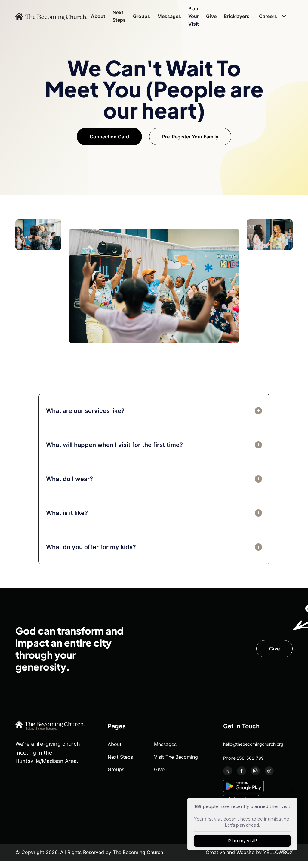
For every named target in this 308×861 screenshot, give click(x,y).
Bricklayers (236, 16)
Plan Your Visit (193, 16)
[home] (51, 16)
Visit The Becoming (176, 757)
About (98, 16)
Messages (169, 16)
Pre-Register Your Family (190, 137)
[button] (271, 16)
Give (211, 16)
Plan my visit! (242, 841)
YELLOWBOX (278, 852)
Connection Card (109, 137)
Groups (141, 16)
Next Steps (119, 16)
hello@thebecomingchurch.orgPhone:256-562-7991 (253, 751)
